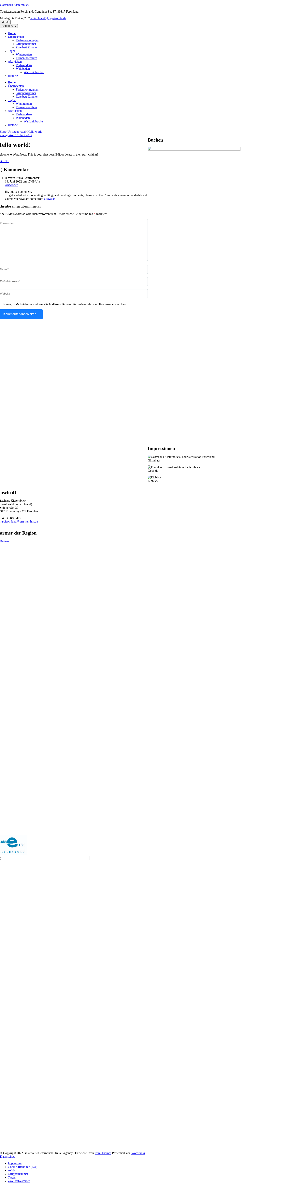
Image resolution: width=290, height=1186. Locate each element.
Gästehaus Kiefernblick (14, 4)
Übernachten (16, 36)
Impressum (15, 1163)
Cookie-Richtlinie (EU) (22, 1166)
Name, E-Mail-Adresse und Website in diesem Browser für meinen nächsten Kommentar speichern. (65, 304)
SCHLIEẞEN (9, 26)
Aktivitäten (15, 61)
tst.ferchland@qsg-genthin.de (19, 521)
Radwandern (24, 65)
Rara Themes (103, 1153)
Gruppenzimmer (26, 43)
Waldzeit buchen (34, 72)
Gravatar (49, 198)
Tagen (12, 51)
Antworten (11, 185)
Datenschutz (7, 1156)
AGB (11, 1170)
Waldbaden (23, 68)
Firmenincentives (26, 58)
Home (12, 33)
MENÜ (5, 22)
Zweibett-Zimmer (27, 47)
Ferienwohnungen (27, 40)
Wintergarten (24, 54)
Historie (13, 75)
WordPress (138, 1153)
